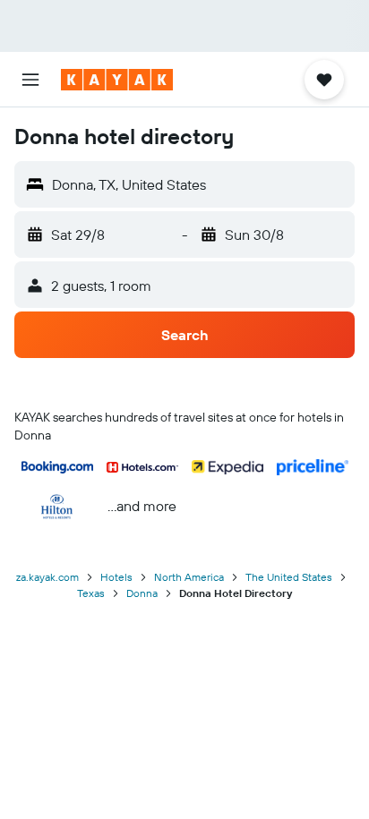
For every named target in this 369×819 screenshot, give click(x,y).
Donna (142, 593)
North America (189, 577)
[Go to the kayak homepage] (117, 79)
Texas (91, 593)
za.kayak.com (47, 577)
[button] (30, 79)
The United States (288, 577)
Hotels (116, 577)
